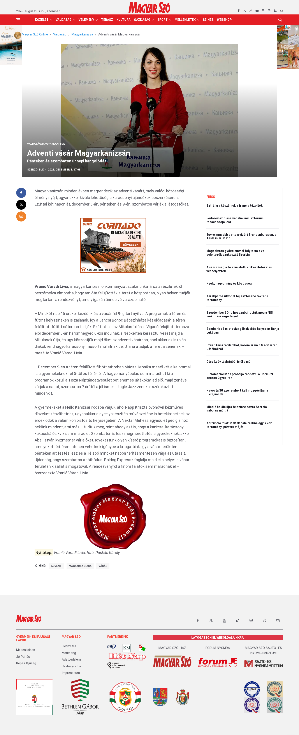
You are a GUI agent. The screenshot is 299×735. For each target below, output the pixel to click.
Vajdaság (64, 19)
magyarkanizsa (80, 566)
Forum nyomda (218, 648)
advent (56, 566)
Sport (162, 19)
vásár (102, 566)
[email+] (278, 620)
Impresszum (71, 673)
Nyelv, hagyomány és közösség (229, 283)
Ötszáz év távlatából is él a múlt (229, 361)
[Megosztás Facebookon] (21, 193)
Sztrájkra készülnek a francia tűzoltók (234, 205)
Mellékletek (185, 19)
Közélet (42, 19)
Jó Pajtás (23, 657)
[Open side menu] (18, 20)
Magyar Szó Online (35, 34)
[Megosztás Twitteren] (21, 205)
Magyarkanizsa (82, 34)
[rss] (275, 10)
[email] (281, 10)
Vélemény (86, 19)
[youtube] (256, 10)
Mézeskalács (25, 650)
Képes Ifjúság (26, 663)
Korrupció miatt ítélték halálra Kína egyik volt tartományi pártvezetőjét (239, 425)
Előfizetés (69, 646)
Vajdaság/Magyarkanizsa (46, 143)
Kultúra (123, 19)
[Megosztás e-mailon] (21, 216)
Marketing (69, 653)
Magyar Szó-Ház (172, 648)
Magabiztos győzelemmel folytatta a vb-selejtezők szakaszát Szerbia (236, 252)
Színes (208, 19)
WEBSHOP (224, 19)
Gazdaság (142, 19)
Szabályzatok (71, 666)
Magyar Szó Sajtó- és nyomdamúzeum (263, 650)
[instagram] (263, 10)
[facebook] (238, 10)
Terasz (107, 19)
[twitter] (244, 10)
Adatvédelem (71, 659)
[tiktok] (250, 10)
